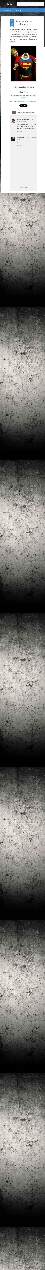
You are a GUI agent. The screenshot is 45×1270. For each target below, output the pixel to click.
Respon (19, 131)
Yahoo (26, 92)
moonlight (20, 138)
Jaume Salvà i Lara (23, 119)
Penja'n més (24, 187)
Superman (33, 101)
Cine (27, 101)
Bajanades (21, 101)
